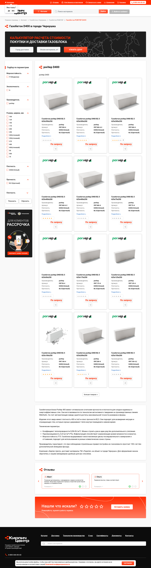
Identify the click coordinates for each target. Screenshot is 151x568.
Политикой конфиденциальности (57, 564)
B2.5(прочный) (14, 183)
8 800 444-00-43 (139, 2)
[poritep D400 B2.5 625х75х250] (125, 180)
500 (10, 154)
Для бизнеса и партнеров (73, 2)
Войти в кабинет (121, 12)
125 (10, 120)
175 (10, 126)
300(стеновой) (14, 135)
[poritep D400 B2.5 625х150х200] (125, 336)
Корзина (123, 2)
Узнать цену (75, 49)
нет (13, 11)
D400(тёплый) (14, 170)
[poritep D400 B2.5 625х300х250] (125, 102)
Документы (117, 536)
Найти (103, 11)
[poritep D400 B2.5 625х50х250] (56, 258)
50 (10, 150)
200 (10, 129)
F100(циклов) (14, 77)
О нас (90, 536)
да (9, 11)
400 (10, 144)
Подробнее (46, 136)
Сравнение (110, 2)
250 (10, 132)
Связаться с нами (94, 2)
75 (10, 157)
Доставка (55, 536)
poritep (11, 103)
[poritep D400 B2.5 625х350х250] (56, 102)
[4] (48, 140)
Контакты (129, 536)
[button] (38, 481)
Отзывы (55, 2)
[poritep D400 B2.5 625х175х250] (90, 258)
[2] (45, 140)
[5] (50, 140)
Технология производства (74, 536)
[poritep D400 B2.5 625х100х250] (56, 336)
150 (10, 123)
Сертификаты (102, 536)
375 (10, 141)
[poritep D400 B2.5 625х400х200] (56, 180)
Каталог (44, 536)
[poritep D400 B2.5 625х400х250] (90, 180)
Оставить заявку (122, 507)
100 (10, 116)
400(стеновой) (14, 147)
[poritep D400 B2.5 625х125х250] (125, 258)
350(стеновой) (14, 138)
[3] (47, 140)
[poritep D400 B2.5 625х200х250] (90, 336)
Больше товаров (90, 394)
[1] (43, 140)
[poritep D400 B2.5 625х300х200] (90, 102)
